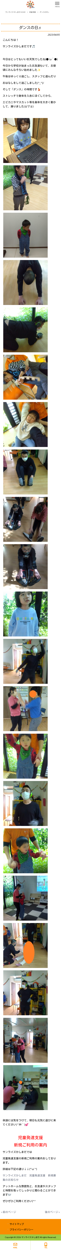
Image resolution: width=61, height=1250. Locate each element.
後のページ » (52, 1212)
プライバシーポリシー (21, 1229)
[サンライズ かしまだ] (26, 4)
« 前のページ (8, 1212)
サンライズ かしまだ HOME (15, 12)
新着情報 (32, 12)
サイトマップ (17, 1224)
